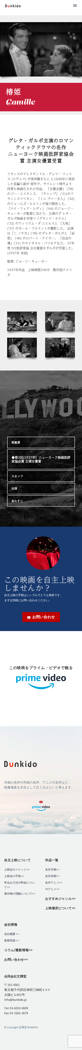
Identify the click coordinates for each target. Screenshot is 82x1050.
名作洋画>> (52, 869)
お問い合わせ (41, 617)
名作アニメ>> (53, 882)
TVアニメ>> (52, 889)
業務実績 (9, 940)
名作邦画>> (52, 876)
